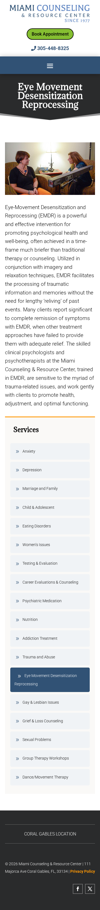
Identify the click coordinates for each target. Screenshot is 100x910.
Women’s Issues (36, 544)
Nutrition (30, 619)
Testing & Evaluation (40, 563)
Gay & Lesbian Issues (40, 702)
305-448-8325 (53, 48)
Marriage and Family (40, 488)
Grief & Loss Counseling (42, 721)
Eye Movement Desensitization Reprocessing (45, 679)
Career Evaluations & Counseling (50, 582)
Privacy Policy (82, 871)
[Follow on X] (90, 889)
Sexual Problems (36, 739)
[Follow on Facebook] (78, 889)
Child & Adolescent (38, 507)
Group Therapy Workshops (45, 758)
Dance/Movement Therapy (45, 777)
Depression (32, 470)
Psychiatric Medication (42, 601)
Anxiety (28, 451)
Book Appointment (50, 34)
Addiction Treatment (40, 638)
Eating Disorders (36, 526)
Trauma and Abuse (38, 657)
